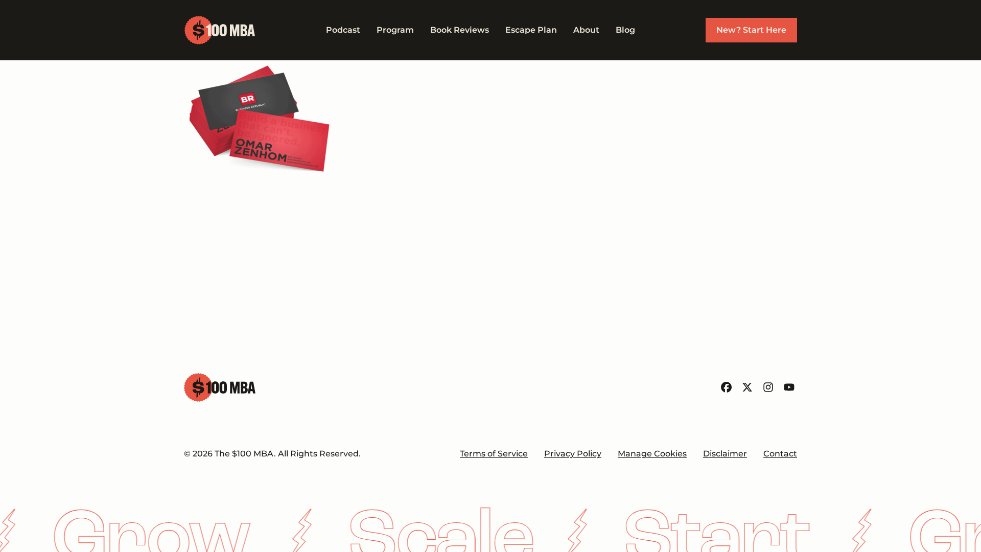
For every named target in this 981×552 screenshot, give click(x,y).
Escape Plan (531, 30)
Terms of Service (494, 453)
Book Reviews (459, 30)
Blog (625, 30)
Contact (780, 453)
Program (395, 30)
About (586, 30)
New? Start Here (751, 30)
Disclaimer (725, 453)
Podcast (343, 30)
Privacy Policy (572, 453)
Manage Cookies (652, 453)
